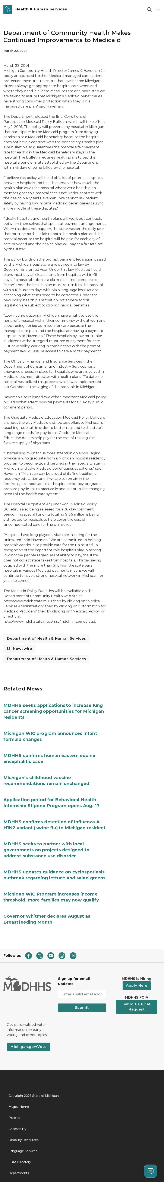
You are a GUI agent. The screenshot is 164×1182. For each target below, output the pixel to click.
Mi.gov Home (19, 1107)
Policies (14, 1118)
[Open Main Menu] (158, 9)
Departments (19, 1173)
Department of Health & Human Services (46, 638)
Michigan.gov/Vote (28, 1047)
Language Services (23, 1151)
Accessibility (17, 1129)
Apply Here (136, 986)
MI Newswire (19, 649)
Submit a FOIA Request (137, 1006)
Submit (82, 1008)
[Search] (149, 9)
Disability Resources (23, 1140)
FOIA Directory (20, 1162)
